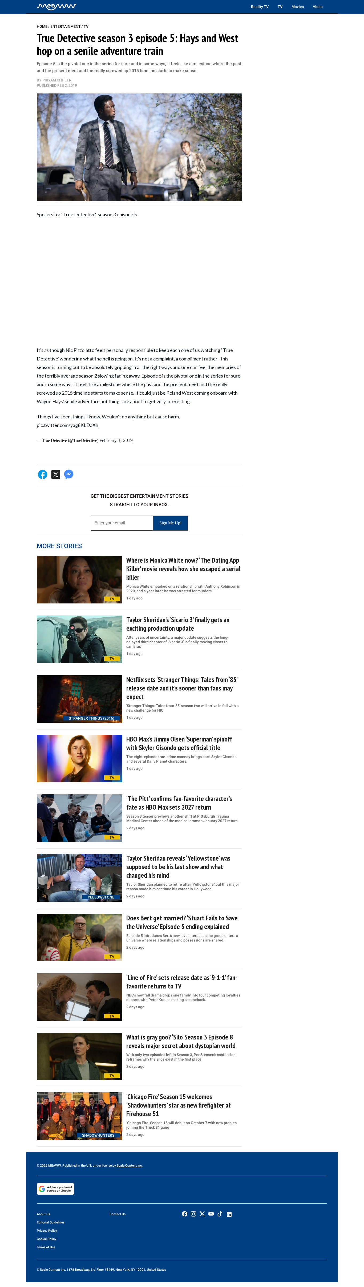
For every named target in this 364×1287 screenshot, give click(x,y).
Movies (298, 7)
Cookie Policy (46, 1239)
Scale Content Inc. (130, 1165)
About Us (43, 1214)
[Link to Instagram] (193, 1214)
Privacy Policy (47, 1231)
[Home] (57, 7)
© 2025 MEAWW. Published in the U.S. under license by (77, 1165)
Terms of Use (46, 1247)
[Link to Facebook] (184, 1214)
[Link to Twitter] (202, 1214)
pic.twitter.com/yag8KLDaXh (67, 425)
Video (318, 7)
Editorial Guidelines (50, 1222)
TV (280, 7)
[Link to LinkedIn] (229, 1214)
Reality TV (260, 7)
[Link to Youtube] (211, 1214)
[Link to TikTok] (220, 1215)
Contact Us (118, 1214)
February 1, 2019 (116, 440)
